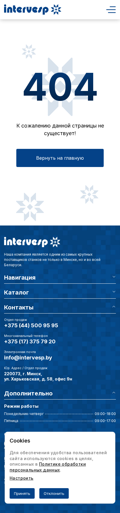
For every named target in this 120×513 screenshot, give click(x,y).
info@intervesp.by (28, 357)
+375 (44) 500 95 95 (31, 325)
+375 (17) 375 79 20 (30, 341)
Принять (22, 493)
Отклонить (54, 493)
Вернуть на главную (60, 158)
